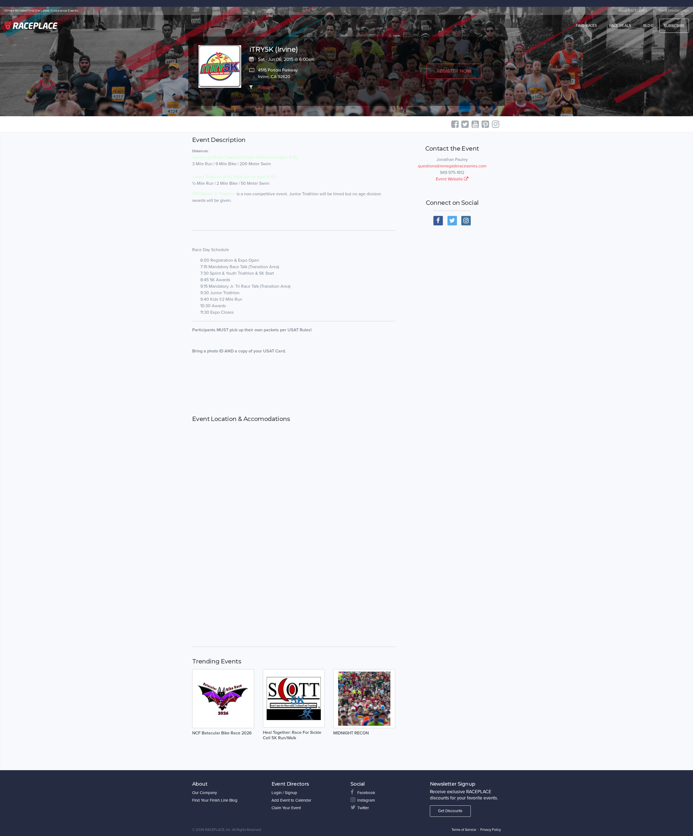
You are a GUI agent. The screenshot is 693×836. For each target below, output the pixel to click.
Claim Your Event (286, 807)
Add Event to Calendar (291, 800)
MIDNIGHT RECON (351, 733)
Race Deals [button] (620, 25)
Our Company (204, 792)
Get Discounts (450, 810)
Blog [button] (648, 25)
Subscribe (674, 25)
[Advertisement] (293, 385)
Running (266, 87)
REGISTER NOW (454, 71)
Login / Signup (284, 792)
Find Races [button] (586, 25)
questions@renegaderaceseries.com (452, 166)
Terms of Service (464, 830)
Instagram (366, 800)
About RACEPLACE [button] (632, 10)
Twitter (363, 807)
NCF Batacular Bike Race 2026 (222, 733)
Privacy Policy (490, 830)
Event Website (450, 179)
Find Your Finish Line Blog (214, 800)
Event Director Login (674, 10)
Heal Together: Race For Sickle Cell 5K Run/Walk (292, 735)
